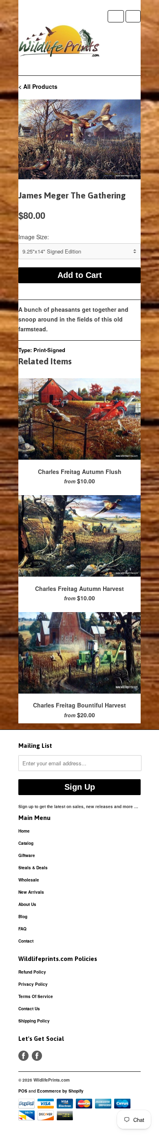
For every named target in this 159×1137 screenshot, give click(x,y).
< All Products (37, 86)
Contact (25, 941)
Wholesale (28, 880)
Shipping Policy (34, 1021)
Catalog (25, 843)
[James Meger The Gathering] (79, 139)
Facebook (23, 1056)
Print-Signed (49, 350)
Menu (116, 16)
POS (22, 1091)
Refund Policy (32, 972)
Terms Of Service (35, 996)
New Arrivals (31, 892)
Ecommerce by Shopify (60, 1091)
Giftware (26, 855)
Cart (133, 16)
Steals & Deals (33, 867)
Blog (22, 916)
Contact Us (29, 1008)
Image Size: (33, 237)
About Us (27, 904)
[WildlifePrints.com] (59, 42)
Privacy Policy (33, 984)
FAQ (22, 929)
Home (24, 831)
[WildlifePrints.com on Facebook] (37, 1056)
